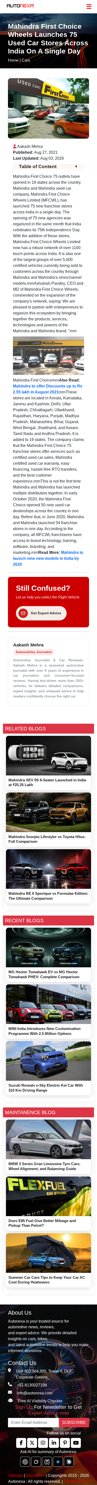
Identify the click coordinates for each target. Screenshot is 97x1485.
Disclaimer (35, 1475)
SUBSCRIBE (74, 1422)
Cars (26, 60)
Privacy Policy (76, 1481)
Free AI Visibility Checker (40, 1401)
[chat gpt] (25, 1462)
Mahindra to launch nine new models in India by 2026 (48, 558)
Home (13, 60)
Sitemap (16, 1475)
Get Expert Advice (46, 613)
